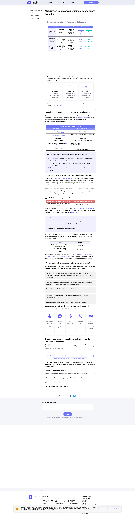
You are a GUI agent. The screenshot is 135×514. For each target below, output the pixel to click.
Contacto (84, 501)
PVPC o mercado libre (60, 502)
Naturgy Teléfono (72, 500)
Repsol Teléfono (72, 502)
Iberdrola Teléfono (72, 498)
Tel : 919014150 (86, 513)
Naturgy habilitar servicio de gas (79, 358)
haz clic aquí (85, 417)
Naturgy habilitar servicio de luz (71, 353)
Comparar (72, 2)
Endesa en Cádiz (72, 512)
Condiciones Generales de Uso (89, 504)
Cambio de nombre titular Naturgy (53, 353)
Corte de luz (45, 503)
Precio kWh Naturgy (69, 389)
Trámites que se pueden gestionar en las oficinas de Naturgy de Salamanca (35, 19)
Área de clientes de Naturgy (58, 135)
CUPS (56, 500)
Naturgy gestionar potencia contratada (84, 355)
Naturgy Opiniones (81, 389)
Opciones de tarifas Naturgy (67, 355)
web (75, 158)
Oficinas (49, 2)
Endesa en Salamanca (60, 512)
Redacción (84, 500)
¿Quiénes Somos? (86, 498)
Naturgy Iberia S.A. (58, 389)
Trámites (65, 2)
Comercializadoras (46, 498)
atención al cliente (83, 117)
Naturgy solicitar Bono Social (87, 353)
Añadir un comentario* (49, 402)
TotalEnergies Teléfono (73, 503)
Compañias (57, 2)
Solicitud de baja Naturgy (52, 355)
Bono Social (58, 498)
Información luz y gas (47, 502)
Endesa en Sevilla (46, 512)
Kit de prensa (85, 503)
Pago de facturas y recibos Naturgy (61, 358)
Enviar (67, 414)
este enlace (60, 105)
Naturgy (76, 76)
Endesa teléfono (59, 503)
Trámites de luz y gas (47, 500)
